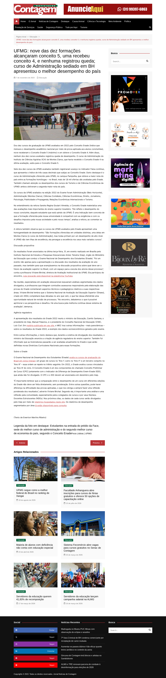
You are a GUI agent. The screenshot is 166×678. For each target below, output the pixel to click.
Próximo (96, 443)
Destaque (65, 21)
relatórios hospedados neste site (50, 402)
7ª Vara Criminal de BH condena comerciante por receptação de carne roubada (82, 639)
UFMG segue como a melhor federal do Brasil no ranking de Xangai (32, 493)
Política (127, 21)
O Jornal (32, 21)
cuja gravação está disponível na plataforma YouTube (48, 276)
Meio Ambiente (115, 21)
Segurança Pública (54, 27)
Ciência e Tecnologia (96, 21)
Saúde (40, 27)
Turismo (83, 27)
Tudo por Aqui (71, 27)
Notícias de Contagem (48, 21)
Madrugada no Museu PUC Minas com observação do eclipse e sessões (78, 630)
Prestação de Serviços (24, 27)
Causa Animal (78, 21)
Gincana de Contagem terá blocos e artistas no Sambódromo (81, 657)
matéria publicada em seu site (40, 325)
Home (23, 21)
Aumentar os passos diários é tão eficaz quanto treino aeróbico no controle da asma (81, 648)
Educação (43, 78)
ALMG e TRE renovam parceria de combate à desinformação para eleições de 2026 (80, 665)
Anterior (22, 443)
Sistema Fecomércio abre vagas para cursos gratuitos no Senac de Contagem (82, 547)
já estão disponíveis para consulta (50, 405)
